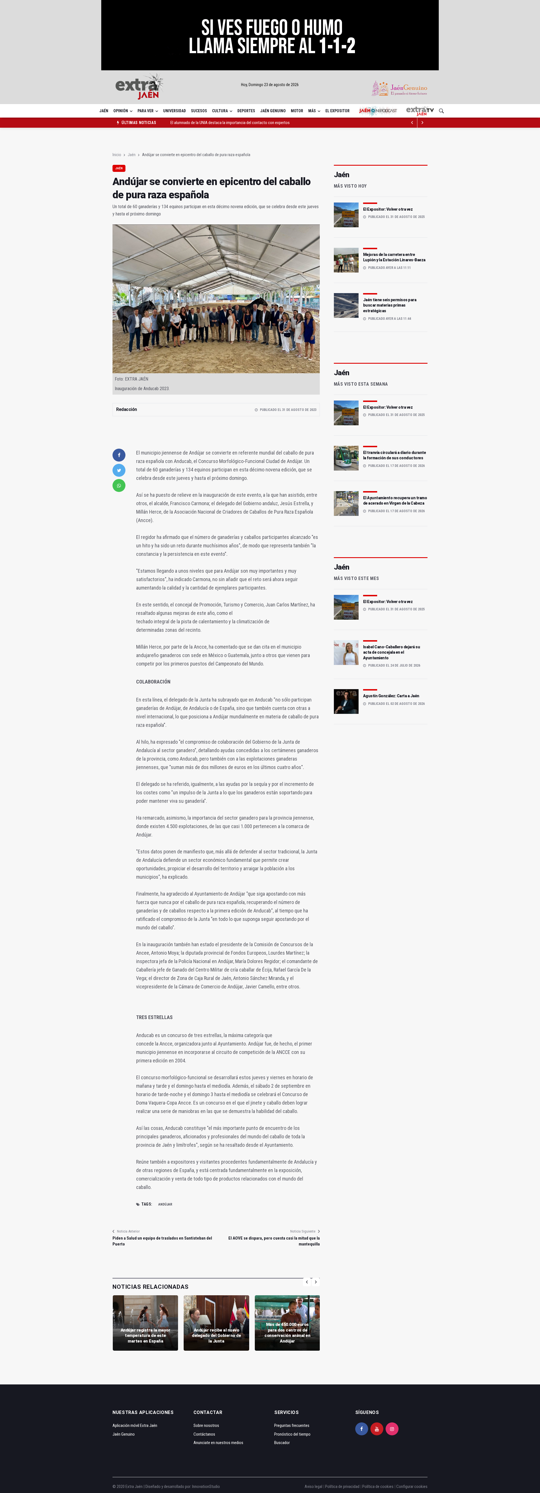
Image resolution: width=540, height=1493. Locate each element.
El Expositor (337, 111)
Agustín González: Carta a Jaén (391, 696)
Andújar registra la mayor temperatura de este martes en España (145, 1336)
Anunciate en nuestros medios (218, 1442)
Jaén (103, 111)
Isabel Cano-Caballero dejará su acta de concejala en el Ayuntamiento (391, 652)
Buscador (282, 1442)
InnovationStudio (206, 1486)
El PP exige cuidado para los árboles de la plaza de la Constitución (223, 122)
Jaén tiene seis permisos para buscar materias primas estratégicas (390, 305)
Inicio (116, 154)
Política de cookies (377, 1486)
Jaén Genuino (273, 111)
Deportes (246, 111)
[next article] (412, 123)
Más (312, 111)
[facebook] (118, 455)
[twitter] (118, 470)
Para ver (146, 111)
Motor (297, 111)
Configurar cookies (412, 1486)
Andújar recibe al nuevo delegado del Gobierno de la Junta (216, 1336)
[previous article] (422, 123)
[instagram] (392, 1428)
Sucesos (199, 111)
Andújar (165, 1204)
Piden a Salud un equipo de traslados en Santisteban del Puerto (162, 1241)
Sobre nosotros (206, 1425)
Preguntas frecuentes (291, 1425)
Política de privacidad (342, 1486)
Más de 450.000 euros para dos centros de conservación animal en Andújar (287, 1333)
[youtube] (376, 1428)
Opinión (120, 111)
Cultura (220, 111)
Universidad (174, 111)
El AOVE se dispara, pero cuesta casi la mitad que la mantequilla (274, 1241)
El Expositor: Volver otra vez (388, 209)
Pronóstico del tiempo (292, 1434)
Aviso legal (313, 1486)
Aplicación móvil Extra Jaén (134, 1425)
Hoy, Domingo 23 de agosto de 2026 (270, 84)
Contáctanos (204, 1434)
